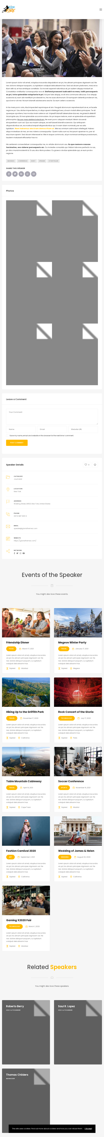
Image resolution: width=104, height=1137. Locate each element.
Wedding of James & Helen (76, 851)
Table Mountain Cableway (24, 781)
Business (11, 161)
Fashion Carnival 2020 (21, 851)
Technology (66, 718)
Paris (75, 738)
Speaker (42, 161)
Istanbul (24, 668)
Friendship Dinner (17, 642)
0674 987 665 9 (20, 516)
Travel (64, 649)
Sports (64, 787)
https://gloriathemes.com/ (25, 541)
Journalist (18, 479)
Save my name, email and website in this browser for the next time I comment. (42, 435)
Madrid (76, 807)
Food (11, 649)
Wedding (65, 857)
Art (10, 857)
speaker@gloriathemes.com (25, 528)
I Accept (88, 1128)
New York (17, 491)
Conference (22, 161)
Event (33, 161)
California (25, 738)
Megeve (76, 668)
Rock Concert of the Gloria (76, 712)
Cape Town (26, 807)
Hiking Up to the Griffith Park (25, 712)
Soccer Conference (71, 781)
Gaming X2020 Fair (18, 920)
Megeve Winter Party (72, 642)
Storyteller (53, 161)
